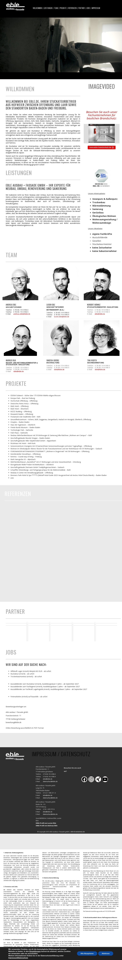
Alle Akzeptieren (87, 953)
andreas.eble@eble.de (21, 314)
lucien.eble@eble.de (61, 316)
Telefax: (9, 312)
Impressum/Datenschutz (18, 958)
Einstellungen (35, 951)
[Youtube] (105, 779)
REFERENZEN (72, 8)
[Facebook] (84, 779)
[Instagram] (91, 779)
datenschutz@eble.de (50, 781)
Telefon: (9, 310)
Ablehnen (106, 953)
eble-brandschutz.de (78, 832)
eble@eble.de (100, 314)
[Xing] (98, 779)
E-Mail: (8, 314)
